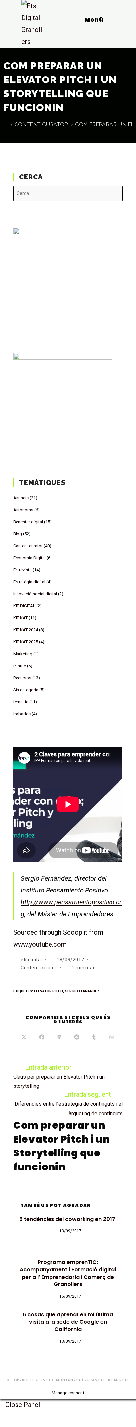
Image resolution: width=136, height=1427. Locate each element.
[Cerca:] (121, 20)
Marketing (22, 653)
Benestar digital (28, 521)
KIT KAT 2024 (25, 629)
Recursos (22, 677)
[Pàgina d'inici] (5, 124)
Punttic (19, 666)
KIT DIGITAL (24, 605)
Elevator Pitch (48, 991)
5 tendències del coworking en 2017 (68, 1219)
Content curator (28, 545)
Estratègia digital (29, 581)
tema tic (20, 701)
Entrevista (22, 570)
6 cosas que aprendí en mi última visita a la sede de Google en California (68, 1322)
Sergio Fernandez (82, 991)
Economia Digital (29, 557)
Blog (17, 533)
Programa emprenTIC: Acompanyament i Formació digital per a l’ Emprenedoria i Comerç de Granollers (68, 1273)
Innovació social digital (35, 593)
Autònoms (23, 509)
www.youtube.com (40, 944)
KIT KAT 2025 (25, 641)
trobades (22, 713)
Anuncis (21, 497)
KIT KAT (20, 617)
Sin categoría (25, 689)
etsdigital (31, 959)
